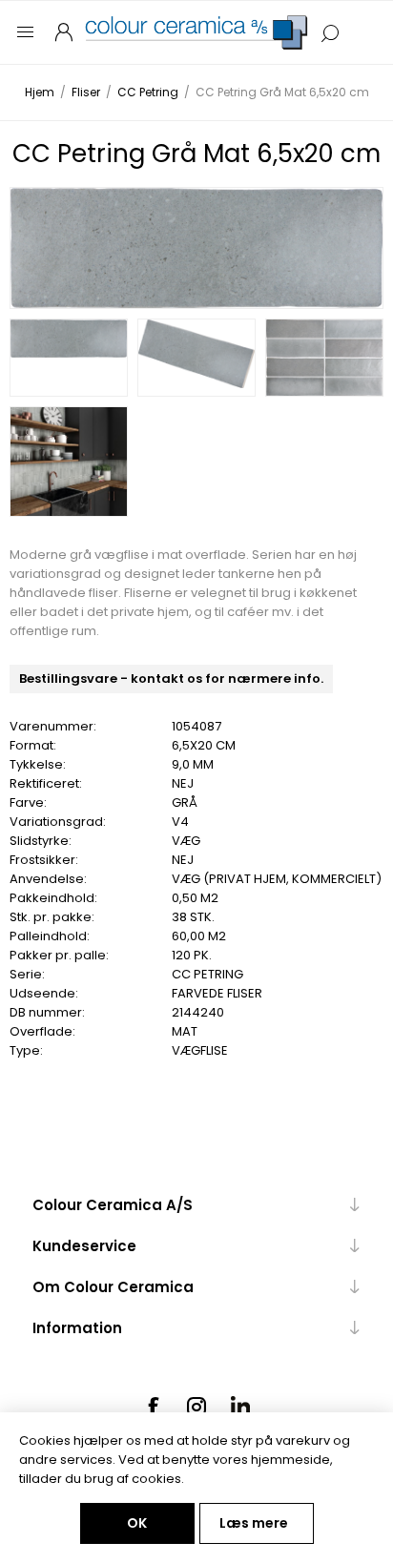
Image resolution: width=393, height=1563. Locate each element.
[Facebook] (153, 1407)
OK (137, 1522)
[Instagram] (196, 1407)
